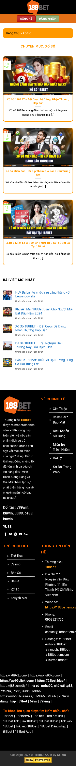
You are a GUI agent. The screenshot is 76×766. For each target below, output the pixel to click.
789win (22, 507)
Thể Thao (17, 556)
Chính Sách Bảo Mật (60, 419)
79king (45, 701)
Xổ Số (15, 590)
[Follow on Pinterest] (15, 534)
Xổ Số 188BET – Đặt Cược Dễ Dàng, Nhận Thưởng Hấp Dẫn (38, 101)
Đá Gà (15, 581)
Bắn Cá (16, 573)
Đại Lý (57, 458)
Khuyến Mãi (19, 598)
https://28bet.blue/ (51, 681)
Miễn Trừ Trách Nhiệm (61, 447)
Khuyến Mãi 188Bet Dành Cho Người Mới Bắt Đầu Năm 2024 (44, 311)
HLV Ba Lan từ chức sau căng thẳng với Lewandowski (42, 294)
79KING (5, 691)
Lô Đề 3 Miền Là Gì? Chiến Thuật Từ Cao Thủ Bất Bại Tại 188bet (38, 244)
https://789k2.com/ (13, 675)
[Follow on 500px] (26, 534)
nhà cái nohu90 (41, 686)
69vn (33, 701)
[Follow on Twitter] (10, 534)
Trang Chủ (12, 33)
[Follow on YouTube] (20, 534)
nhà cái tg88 (63, 686)
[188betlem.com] (38, 7)
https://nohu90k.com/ (45, 675)
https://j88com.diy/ (13, 686)
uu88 (19, 513)
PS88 (16, 691)
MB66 (36, 691)
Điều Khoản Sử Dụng (61, 433)
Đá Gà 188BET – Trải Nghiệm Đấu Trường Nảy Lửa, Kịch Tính (38, 345)
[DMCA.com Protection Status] (38, 760)
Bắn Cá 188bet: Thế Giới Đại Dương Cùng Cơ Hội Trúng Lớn (44, 362)
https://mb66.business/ (17, 696)
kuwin (8, 513)
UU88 (26, 691)
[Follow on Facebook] (5, 534)
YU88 (7, 526)
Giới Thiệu (60, 409)
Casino (15, 564)
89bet (22, 701)
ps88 (28, 513)
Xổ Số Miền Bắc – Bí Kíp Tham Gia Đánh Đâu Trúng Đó (38, 172)
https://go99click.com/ (17, 681)
